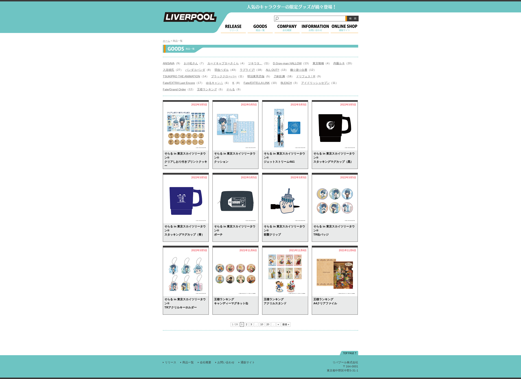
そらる (230, 89)
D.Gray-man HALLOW (287, 63)
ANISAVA (168, 63)
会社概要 (205, 362)
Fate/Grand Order (174, 89)
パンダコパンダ (195, 69)
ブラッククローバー (224, 76)
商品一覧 (188, 362)
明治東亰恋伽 (255, 76)
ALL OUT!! (272, 69)
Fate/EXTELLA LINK (257, 82)
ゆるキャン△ (214, 82)
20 (267, 324)
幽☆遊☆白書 (298, 69)
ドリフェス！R (305, 76)
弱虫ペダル (222, 69)
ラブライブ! (247, 69)
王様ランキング (207, 89)
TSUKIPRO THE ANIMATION (181, 76)
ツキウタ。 (255, 63)
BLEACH (286, 82)
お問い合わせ (225, 362)
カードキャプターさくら (223, 63)
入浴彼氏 (168, 69)
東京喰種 (318, 63)
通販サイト (248, 362)
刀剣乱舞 (279, 76)
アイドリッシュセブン (315, 82)
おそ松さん (191, 63)
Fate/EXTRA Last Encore (179, 82)
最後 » (285, 324)
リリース (170, 362)
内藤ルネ (339, 63)
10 (261, 324)
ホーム (166, 40)
